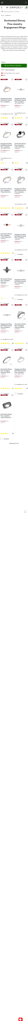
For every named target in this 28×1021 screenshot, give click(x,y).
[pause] (2, 3)
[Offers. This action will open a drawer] (22, 7)
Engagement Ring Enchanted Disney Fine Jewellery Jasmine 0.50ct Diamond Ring (20, 281)
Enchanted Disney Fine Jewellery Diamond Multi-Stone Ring (6, 370)
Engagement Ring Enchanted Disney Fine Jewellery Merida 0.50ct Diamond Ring (20, 370)
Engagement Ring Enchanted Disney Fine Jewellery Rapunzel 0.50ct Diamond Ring (6, 145)
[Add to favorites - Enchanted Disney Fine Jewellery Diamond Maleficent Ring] (12, 260)
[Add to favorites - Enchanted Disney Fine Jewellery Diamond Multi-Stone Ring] (12, 350)
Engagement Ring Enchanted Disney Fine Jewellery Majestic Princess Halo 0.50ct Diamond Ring (20, 236)
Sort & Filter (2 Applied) (13, 65)
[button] (26, 3)
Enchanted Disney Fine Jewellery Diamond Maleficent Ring (6, 280)
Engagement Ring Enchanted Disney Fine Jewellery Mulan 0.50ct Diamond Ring (20, 190)
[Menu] (2, 7)
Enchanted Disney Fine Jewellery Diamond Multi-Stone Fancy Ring (20, 325)
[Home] (13, 7)
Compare (20, 254)
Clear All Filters (10, 70)
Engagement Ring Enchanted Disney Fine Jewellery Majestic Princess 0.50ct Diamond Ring (20, 100)
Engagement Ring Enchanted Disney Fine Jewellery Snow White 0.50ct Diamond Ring (7, 100)
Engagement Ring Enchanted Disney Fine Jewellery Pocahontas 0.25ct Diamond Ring (6, 325)
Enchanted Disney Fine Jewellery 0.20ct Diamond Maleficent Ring (6, 415)
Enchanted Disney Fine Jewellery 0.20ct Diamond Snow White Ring (6, 235)
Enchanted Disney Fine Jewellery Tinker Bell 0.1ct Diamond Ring (6, 190)
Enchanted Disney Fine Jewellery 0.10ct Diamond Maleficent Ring (20, 145)
